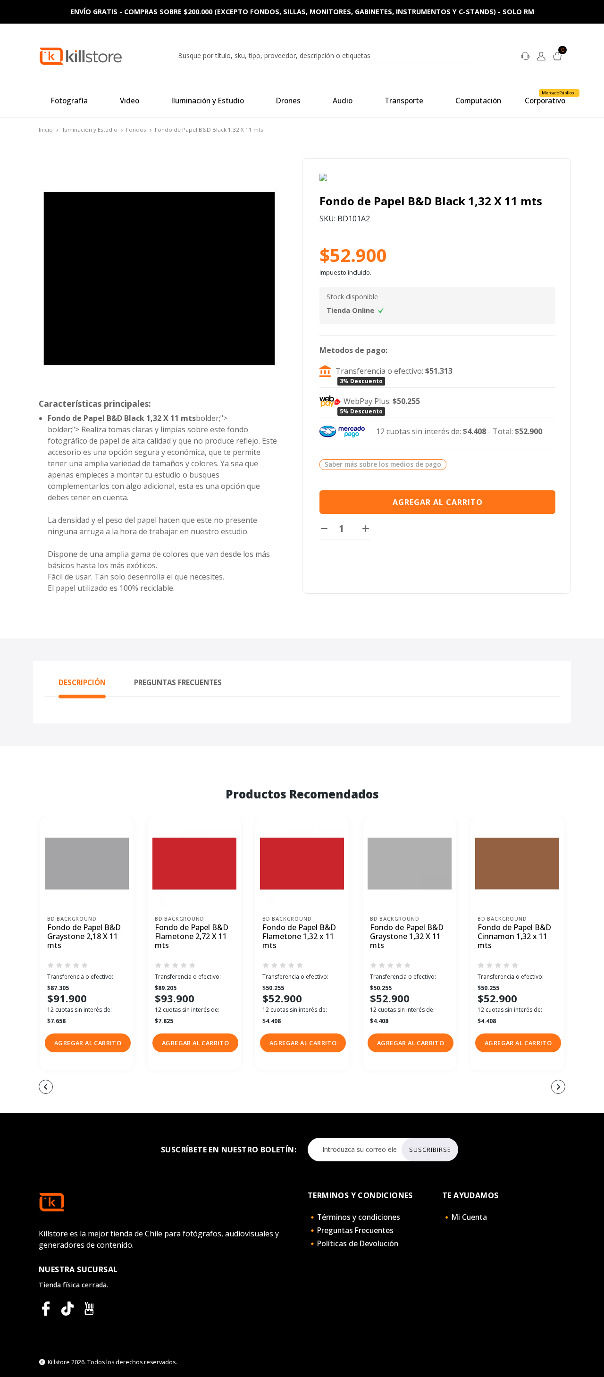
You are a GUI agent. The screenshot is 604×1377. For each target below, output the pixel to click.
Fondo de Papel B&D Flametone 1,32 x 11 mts (299, 936)
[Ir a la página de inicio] (81, 55)
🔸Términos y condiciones (354, 1217)
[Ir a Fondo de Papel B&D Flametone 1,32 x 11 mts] (302, 864)
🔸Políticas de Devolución (353, 1243)
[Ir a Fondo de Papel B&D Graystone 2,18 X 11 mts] (87, 864)
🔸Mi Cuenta (464, 1217)
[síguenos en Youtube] (89, 1308)
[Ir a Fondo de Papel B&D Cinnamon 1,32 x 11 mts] (517, 864)
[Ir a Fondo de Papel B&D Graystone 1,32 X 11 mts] (410, 864)
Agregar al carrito (438, 502)
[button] (88, 1042)
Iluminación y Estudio (89, 129)
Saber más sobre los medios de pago (383, 464)
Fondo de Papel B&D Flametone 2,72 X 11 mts (191, 936)
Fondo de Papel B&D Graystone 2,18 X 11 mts (84, 936)
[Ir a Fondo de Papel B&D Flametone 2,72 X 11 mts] (194, 864)
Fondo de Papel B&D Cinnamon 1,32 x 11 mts (514, 936)
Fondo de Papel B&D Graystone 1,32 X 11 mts (407, 936)
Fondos (136, 129)
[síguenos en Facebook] (46, 1308)
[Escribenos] (525, 55)
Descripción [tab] (82, 682)
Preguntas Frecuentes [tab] (178, 682)
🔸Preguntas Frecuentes (351, 1230)
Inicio (46, 129)
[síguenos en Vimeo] (67, 1308)
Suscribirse (430, 1149)
